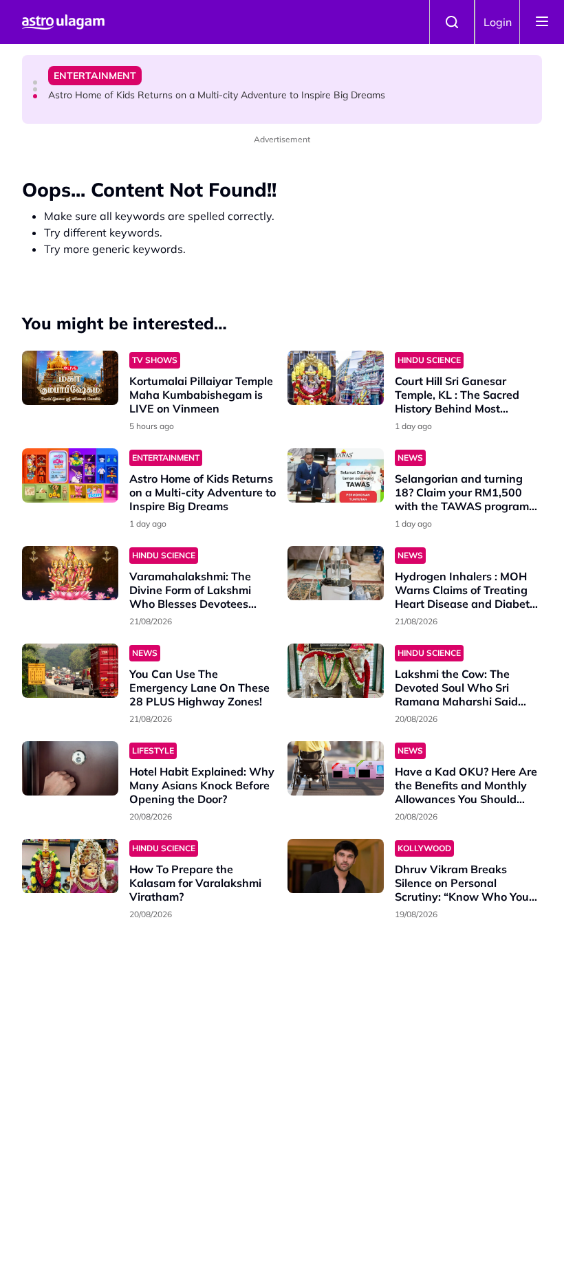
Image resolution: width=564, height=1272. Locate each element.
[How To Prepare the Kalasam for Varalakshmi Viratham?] (70, 866)
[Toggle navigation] (542, 22)
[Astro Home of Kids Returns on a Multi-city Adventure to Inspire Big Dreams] (70, 475)
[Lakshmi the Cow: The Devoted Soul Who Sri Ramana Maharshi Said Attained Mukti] (336, 671)
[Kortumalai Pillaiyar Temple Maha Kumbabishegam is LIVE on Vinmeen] (70, 378)
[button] (35, 82)
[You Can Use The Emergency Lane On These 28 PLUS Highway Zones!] (70, 671)
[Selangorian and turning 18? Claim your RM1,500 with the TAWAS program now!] (336, 475)
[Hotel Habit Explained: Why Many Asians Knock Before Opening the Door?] (70, 768)
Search (452, 22)
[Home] (63, 22)
